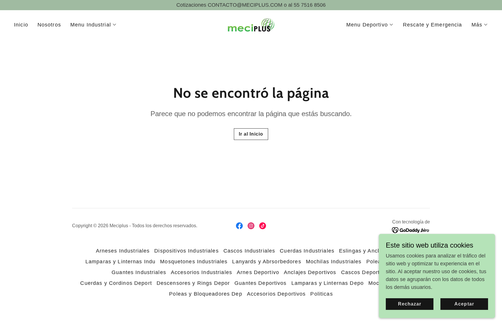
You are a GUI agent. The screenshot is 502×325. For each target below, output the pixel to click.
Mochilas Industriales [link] (334, 261)
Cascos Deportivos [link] (365, 272)
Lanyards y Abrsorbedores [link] (266, 261)
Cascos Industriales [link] (249, 251)
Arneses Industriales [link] (123, 251)
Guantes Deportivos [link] (260, 283)
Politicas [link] (321, 294)
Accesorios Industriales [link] (201, 272)
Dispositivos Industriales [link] (186, 251)
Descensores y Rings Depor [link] (193, 283)
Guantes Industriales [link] (139, 272)
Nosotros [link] (49, 25)
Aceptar (464, 303)
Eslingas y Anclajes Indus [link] (372, 251)
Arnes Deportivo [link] (258, 272)
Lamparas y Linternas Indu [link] (120, 261)
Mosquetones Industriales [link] (193, 261)
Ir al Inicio (251, 134)
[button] (93, 24)
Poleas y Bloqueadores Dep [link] (205, 294)
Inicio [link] (21, 25)
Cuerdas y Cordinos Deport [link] (116, 283)
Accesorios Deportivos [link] (276, 294)
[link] (251, 24)
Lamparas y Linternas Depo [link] (327, 283)
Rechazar (409, 303)
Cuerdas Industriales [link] (307, 251)
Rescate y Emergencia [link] (432, 25)
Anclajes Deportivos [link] (310, 272)
